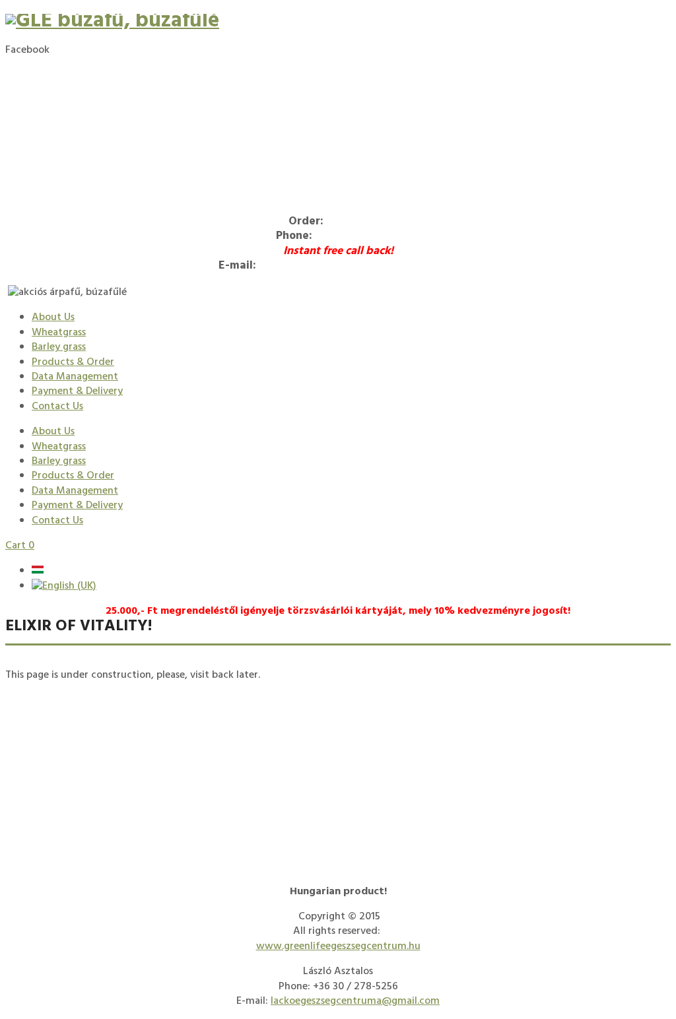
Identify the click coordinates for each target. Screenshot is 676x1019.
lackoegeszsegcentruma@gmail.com (358, 266)
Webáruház (357, 221)
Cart (19, 545)
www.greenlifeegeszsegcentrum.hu (338, 946)
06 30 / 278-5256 (357, 236)
